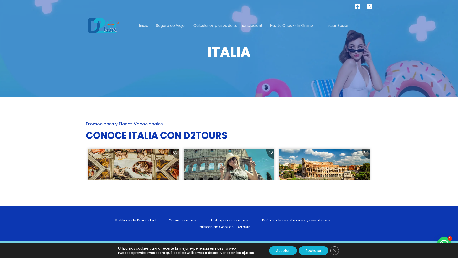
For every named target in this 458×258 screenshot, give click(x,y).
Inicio (143, 25)
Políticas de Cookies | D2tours (224, 226)
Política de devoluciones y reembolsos (296, 220)
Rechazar (313, 250)
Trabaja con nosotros (229, 220)
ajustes (248, 253)
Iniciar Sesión (337, 25)
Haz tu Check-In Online (291, 25)
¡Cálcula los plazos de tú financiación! (227, 25)
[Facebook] (357, 6)
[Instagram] (369, 6)
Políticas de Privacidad (135, 220)
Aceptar (283, 250)
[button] (315, 25)
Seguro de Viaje (170, 25)
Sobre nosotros (183, 220)
